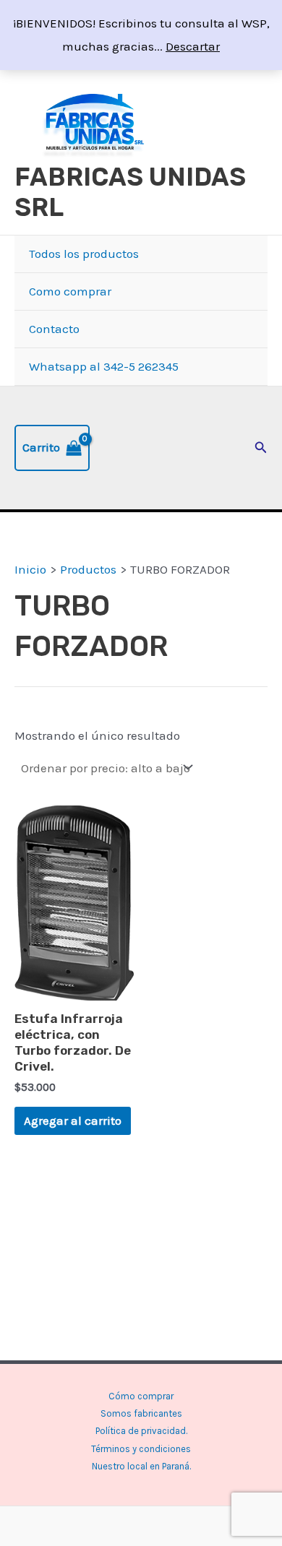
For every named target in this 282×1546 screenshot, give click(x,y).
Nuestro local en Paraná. (141, 1466)
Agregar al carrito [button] (72, 1120)
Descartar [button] (193, 46)
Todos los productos (84, 253)
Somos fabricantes (141, 1413)
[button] (261, 448)
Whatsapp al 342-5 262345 (104, 366)
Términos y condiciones (141, 1448)
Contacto (54, 328)
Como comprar (70, 291)
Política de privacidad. (141, 1430)
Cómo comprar (141, 1396)
